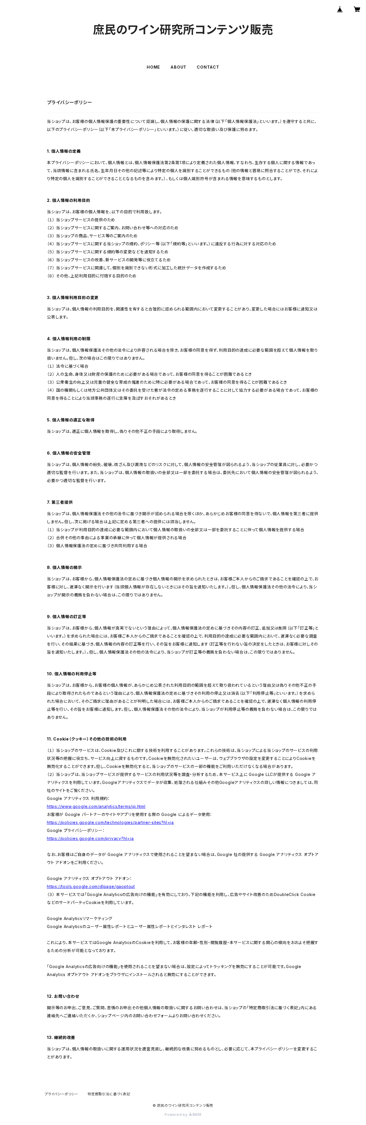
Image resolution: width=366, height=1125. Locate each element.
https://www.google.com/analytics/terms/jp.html (96, 806)
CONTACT (208, 67)
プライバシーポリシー (61, 1094)
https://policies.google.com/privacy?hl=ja (90, 838)
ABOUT (178, 67)
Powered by (177, 1114)
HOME (153, 67)
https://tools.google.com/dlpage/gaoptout (91, 886)
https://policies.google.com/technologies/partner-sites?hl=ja (110, 822)
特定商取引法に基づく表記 (108, 1094)
